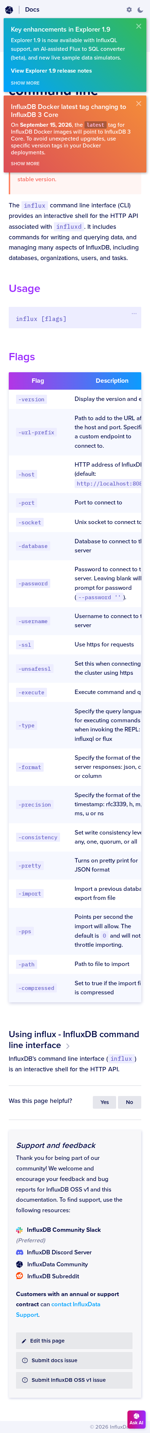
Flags (22, 357)
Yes (104, 1102)
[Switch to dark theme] (140, 9)
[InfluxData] (9, 10)
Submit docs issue (54, 1360)
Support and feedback (55, 1145)
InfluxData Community (57, 1264)
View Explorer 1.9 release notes (51, 71)
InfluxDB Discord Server (59, 1252)
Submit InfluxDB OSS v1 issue (69, 1380)
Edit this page (47, 1340)
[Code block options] (134, 313)
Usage (24, 288)
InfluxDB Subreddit (53, 1276)
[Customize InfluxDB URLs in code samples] (129, 9)
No (129, 1102)
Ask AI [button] (136, 1423)
